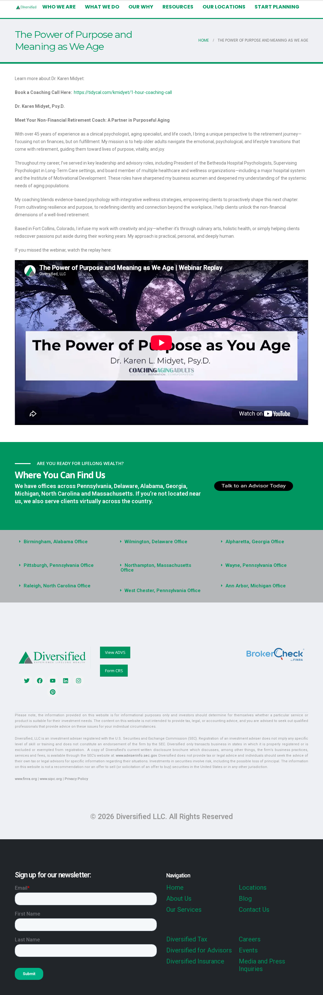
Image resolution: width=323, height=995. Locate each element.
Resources (177, 6)
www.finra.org (26, 779)
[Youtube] (52, 680)
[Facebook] (39, 680)
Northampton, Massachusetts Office (155, 567)
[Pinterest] (52, 692)
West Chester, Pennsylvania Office (163, 590)
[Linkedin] (65, 680)
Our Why (140, 6)
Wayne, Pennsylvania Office (256, 565)
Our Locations (224, 6)
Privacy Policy (76, 779)
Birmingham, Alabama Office (56, 541)
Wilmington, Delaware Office (156, 541)
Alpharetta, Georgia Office (255, 541)
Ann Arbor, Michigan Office (256, 586)
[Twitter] (26, 680)
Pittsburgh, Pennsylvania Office (59, 565)
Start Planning (277, 6)
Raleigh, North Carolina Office (57, 586)
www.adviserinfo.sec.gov (136, 756)
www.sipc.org (51, 779)
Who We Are (59, 6)
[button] (60, 542)
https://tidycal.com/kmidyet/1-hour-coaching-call (123, 92)
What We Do (102, 6)
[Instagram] (78, 680)
